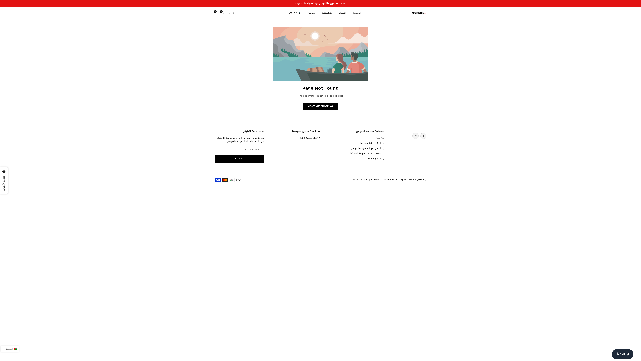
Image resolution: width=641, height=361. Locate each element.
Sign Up (239, 158)
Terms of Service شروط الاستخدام (366, 153)
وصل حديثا (327, 13)
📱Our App (294, 13)
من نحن (311, 13)
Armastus (376, 179)
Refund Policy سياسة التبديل (369, 143)
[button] (10, 349)
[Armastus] (418, 12)
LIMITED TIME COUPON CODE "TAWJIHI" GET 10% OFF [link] (320, 3)
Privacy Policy (376, 158)
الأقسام (342, 13)
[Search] (235, 12)
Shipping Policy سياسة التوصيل (367, 148)
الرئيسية (357, 13)
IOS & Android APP (309, 138)
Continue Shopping (320, 106)
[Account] (229, 12)
